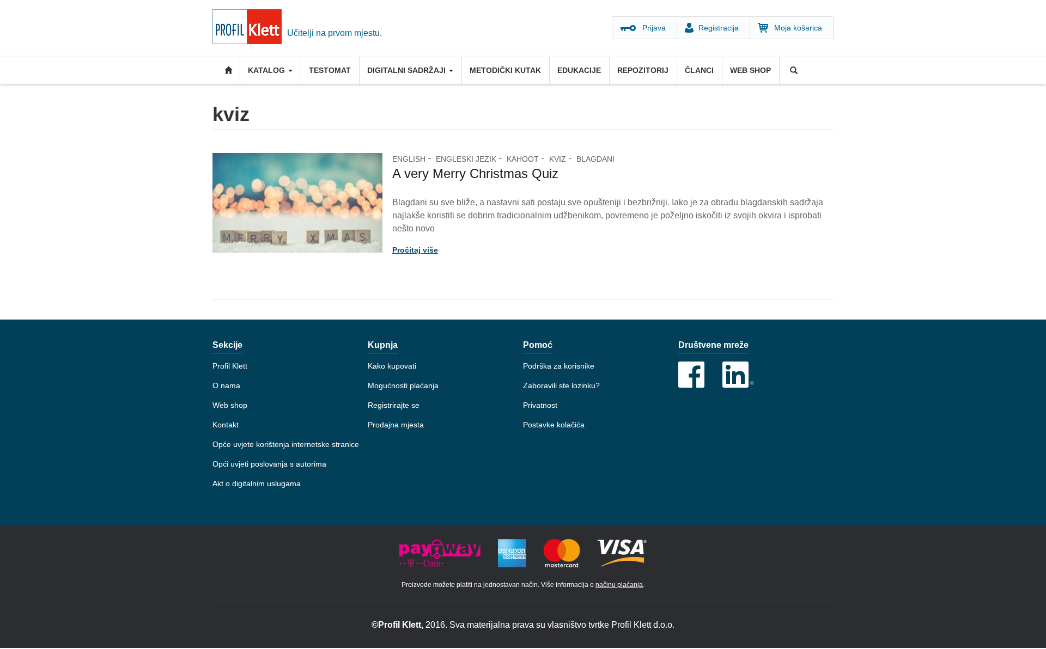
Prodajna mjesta (396, 424)
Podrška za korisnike (558, 366)
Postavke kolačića (554, 424)
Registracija (718, 27)
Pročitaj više (415, 250)
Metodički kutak (505, 70)
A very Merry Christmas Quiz (475, 173)
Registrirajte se (393, 405)
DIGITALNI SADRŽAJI (407, 70)
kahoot (523, 159)
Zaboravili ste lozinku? (561, 385)
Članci (699, 70)
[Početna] (249, 28)
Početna (226, 70)
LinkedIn (738, 375)
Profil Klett (229, 366)
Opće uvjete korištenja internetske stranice (285, 444)
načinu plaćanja (619, 585)
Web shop (750, 70)
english (408, 159)
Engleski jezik (466, 159)
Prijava (654, 27)
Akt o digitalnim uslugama (256, 483)
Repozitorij (642, 70)
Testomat (330, 70)
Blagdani (595, 159)
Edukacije (579, 70)
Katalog (267, 70)
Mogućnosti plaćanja (403, 385)
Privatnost (540, 405)
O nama (226, 385)
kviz (557, 159)
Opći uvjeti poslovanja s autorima (269, 464)
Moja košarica (798, 27)
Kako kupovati (392, 366)
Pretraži (792, 70)
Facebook (691, 375)
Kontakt (225, 424)
